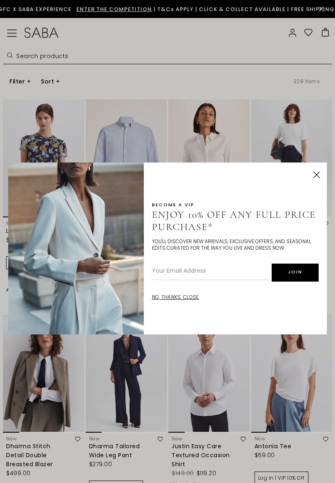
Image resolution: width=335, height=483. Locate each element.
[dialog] (167, 241)
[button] (316, 175)
